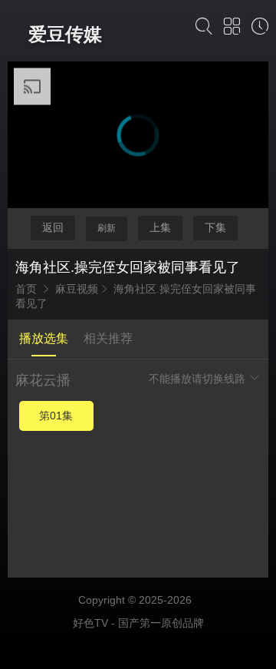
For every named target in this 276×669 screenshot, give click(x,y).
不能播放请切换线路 (198, 379)
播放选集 (43, 338)
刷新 (106, 228)
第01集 (56, 415)
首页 (26, 289)
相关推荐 (108, 338)
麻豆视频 (76, 289)
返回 (53, 227)
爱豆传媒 (65, 34)
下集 (215, 227)
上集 (160, 227)
